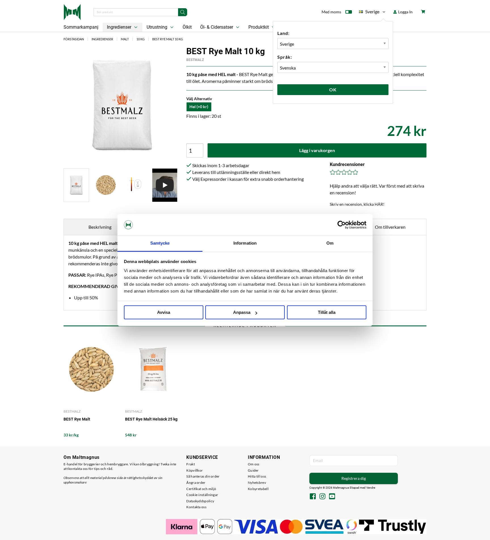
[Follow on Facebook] (313, 496)
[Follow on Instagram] (322, 496)
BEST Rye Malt (77, 419)
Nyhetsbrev (257, 482)
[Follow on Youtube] (332, 496)
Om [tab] (329, 243)
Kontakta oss (196, 507)
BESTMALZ (195, 60)
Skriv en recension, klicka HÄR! (357, 204)
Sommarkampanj (81, 27)
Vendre (370, 487)
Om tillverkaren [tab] (390, 227)
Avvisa (163, 312)
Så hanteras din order (202, 476)
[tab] (76, 185)
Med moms (331, 11)
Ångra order (195, 482)
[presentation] (76, 185)
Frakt (190, 464)
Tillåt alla (326, 312)
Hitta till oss (257, 476)
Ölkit (187, 27)
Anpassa (241, 312)
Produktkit (259, 27)
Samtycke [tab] (160, 243)
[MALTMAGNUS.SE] (72, 11)
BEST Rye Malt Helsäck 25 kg (151, 419)
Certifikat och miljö (201, 489)
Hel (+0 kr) (198, 106)
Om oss (253, 464)
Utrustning (157, 27)
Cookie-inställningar (202, 495)
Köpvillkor (194, 470)
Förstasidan (74, 39)
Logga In (405, 11)
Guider (253, 470)
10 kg (140, 39)
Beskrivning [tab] (99, 227)
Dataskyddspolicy (200, 501)
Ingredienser (119, 27)
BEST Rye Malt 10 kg (167, 39)
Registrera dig (353, 478)
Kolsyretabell (258, 489)
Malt (125, 39)
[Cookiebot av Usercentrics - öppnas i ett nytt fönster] (341, 224)
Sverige (369, 12)
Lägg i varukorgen (317, 150)
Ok (333, 89)
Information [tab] (245, 243)
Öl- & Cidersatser (217, 27)
